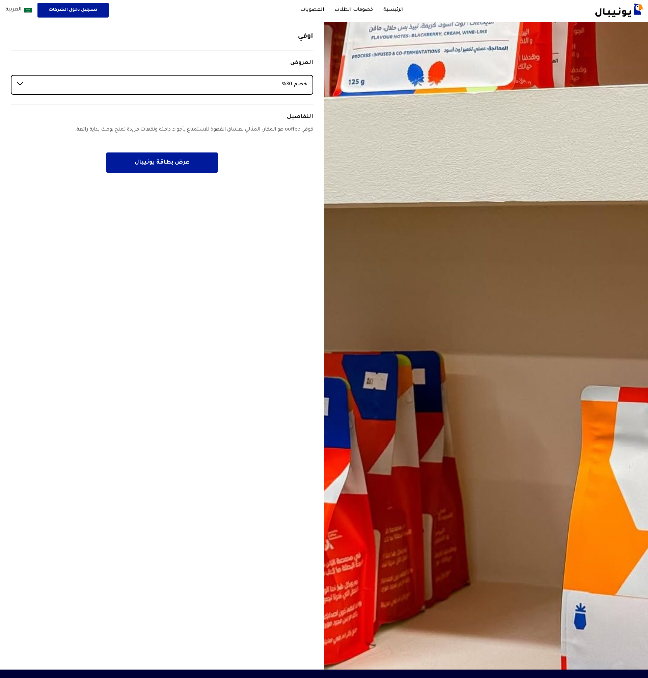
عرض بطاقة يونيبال (162, 163)
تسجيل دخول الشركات (73, 10)
